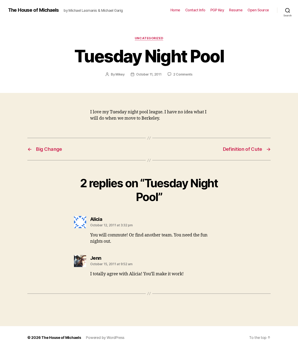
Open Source (258, 10)
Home (175, 10)
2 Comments (182, 74)
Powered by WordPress (105, 337)
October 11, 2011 (149, 74)
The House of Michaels (33, 10)
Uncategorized (149, 38)
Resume (235, 10)
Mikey (120, 74)
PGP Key (217, 10)
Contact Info (195, 10)
